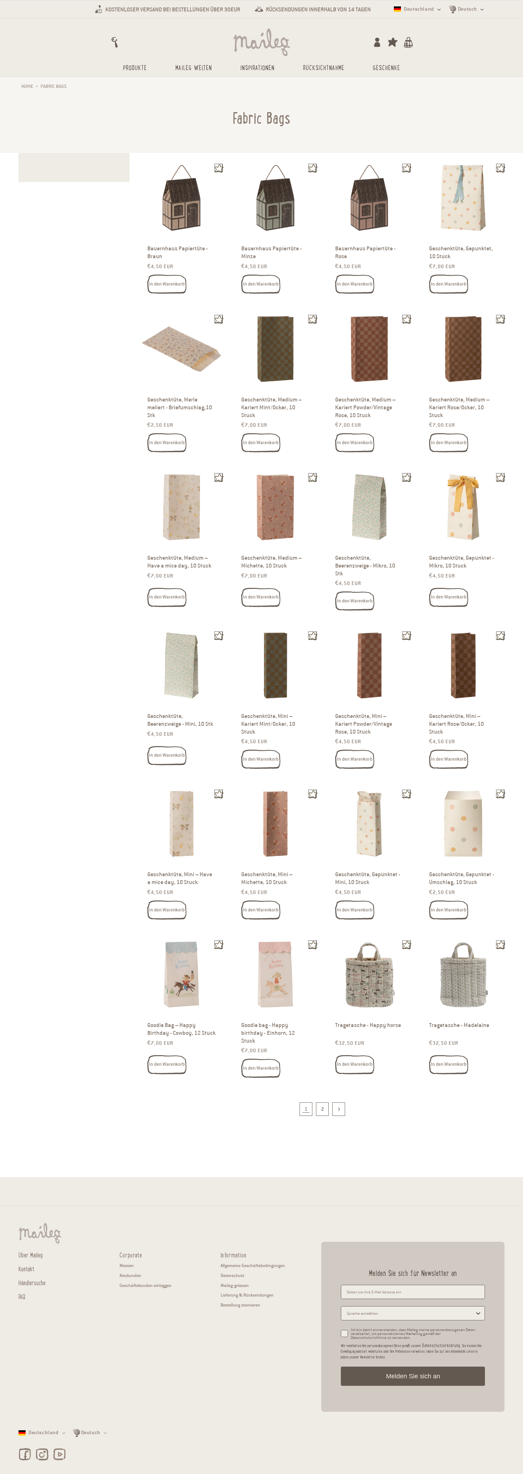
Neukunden (130, 1275)
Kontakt (27, 1268)
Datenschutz (232, 1275)
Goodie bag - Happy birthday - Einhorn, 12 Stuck (268, 1033)
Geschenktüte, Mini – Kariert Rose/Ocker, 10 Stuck (456, 723)
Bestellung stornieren (240, 1305)
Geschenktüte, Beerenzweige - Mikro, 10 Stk (365, 565)
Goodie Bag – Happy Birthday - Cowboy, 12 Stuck (181, 1029)
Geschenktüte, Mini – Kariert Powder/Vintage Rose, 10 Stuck (363, 723)
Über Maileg (31, 1255)
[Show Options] (478, 1313)
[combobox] (411, 1313)
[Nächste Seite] (339, 1109)
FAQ (22, 1296)
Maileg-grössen (235, 1285)
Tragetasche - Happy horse (368, 1025)
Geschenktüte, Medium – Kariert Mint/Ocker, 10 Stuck (271, 407)
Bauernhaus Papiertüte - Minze (271, 253)
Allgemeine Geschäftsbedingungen (253, 1265)
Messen (127, 1265)
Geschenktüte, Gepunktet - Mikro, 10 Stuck (461, 562)
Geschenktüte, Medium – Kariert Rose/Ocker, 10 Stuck (459, 407)
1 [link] (306, 1109)
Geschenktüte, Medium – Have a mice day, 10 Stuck (179, 562)
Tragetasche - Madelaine (459, 1025)
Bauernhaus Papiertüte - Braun (177, 253)
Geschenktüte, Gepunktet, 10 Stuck (461, 253)
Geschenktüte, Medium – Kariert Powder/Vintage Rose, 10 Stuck (365, 407)
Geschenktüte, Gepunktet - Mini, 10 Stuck (367, 878)
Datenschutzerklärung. (441, 1345)
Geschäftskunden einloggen (145, 1285)
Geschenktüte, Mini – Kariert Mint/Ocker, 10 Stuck (268, 723)
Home (27, 86)
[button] (114, 42)
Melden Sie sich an (413, 1376)
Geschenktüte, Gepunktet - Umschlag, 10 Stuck (461, 878)
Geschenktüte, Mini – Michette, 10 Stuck (266, 878)
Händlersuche (32, 1282)
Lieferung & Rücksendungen (247, 1295)
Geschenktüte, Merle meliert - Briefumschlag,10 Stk (179, 407)
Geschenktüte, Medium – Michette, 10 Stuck (271, 562)
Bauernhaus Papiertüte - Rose (365, 253)
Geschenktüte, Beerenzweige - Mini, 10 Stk (180, 720)
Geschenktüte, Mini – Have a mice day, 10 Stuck (179, 878)
